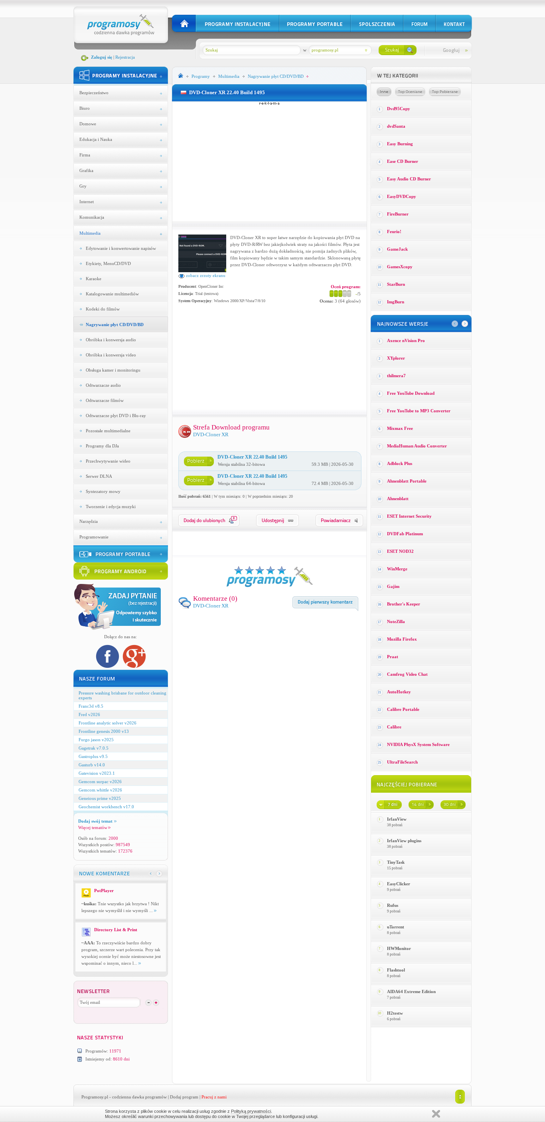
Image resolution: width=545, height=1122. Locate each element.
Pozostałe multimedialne (108, 430)
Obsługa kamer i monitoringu (113, 370)
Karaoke (93, 278)
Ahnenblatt (398, 498)
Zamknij (436, 1114)
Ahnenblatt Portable (407, 481)
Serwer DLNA (99, 476)
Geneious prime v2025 (100, 798)
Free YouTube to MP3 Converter (418, 410)
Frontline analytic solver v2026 (107, 722)
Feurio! (394, 231)
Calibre (394, 726)
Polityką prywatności (251, 1111)
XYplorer (396, 358)
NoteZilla (396, 621)
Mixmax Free (400, 428)
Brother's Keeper (403, 604)
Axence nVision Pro (406, 340)
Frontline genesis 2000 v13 (104, 731)
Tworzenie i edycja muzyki (111, 506)
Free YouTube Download (410, 393)
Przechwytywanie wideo (108, 461)
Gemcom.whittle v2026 (100, 790)
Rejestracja (125, 57)
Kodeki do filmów (103, 309)
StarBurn (396, 284)
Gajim (393, 586)
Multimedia (90, 233)
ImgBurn (395, 301)
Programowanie (94, 536)
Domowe (87, 123)
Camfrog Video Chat (407, 674)
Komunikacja (91, 217)
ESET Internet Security (409, 516)
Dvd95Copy (398, 108)
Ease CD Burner (402, 161)
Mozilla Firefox (402, 639)
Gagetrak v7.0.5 (94, 748)
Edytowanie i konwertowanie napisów (121, 248)
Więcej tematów (92, 827)
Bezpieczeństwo (94, 92)
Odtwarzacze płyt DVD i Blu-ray (116, 415)
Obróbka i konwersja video (111, 354)
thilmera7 (396, 375)
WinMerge (397, 568)
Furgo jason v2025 (96, 739)
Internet (86, 201)
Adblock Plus (399, 463)
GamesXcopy (400, 266)
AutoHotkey (399, 691)
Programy (201, 76)
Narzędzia (88, 521)
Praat (392, 656)
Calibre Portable (403, 709)
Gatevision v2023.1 (97, 773)
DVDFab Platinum (405, 533)
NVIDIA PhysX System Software (418, 744)
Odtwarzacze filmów (105, 400)
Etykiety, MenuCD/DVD (108, 263)
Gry (83, 186)
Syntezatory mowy (103, 491)
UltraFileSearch (402, 762)
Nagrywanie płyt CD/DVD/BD (115, 324)
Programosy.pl (94, 1096)
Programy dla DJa (102, 445)
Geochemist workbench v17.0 (106, 806)
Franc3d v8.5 (91, 706)
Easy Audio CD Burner (409, 178)
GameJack (397, 249)
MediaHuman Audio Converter (417, 445)
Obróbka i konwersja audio (111, 339)
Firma (84, 154)
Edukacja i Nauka (95, 139)
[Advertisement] (269, 161)
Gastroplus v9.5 (93, 756)
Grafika (86, 170)
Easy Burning (400, 143)
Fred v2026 (89, 714)
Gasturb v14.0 (92, 764)
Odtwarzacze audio (103, 385)
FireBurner (398, 214)
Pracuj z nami (214, 1096)
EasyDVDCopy (401, 196)
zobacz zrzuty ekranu (205, 275)
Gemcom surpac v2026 (100, 781)
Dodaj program (184, 1096)
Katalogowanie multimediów (112, 293)
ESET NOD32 (400, 551)
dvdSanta (396, 126)
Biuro (84, 108)
